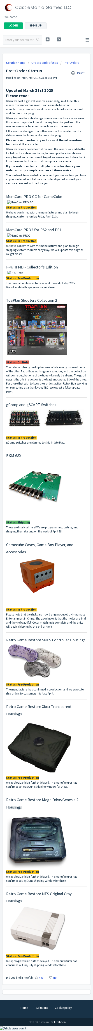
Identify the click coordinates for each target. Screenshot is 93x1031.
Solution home (16, 63)
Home (24, 1008)
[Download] (38, 528)
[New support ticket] (47, 39)
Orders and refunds (44, 63)
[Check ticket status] (59, 39)
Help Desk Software (38, 1022)
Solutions (42, 1008)
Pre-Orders (71, 63)
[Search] (38, 39)
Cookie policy (63, 1008)
